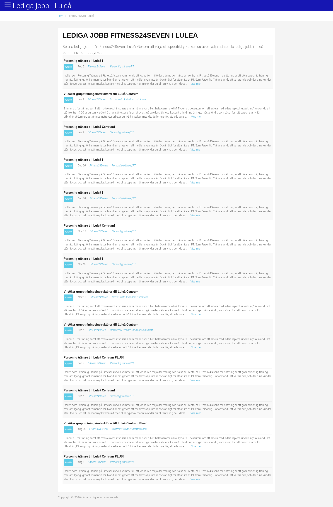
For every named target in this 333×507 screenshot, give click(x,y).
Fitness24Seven (97, 66)
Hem (60, 15)
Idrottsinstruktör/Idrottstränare (128, 99)
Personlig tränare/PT (122, 66)
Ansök (68, 66)
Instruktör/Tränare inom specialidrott (131, 330)
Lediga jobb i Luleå (42, 6)
